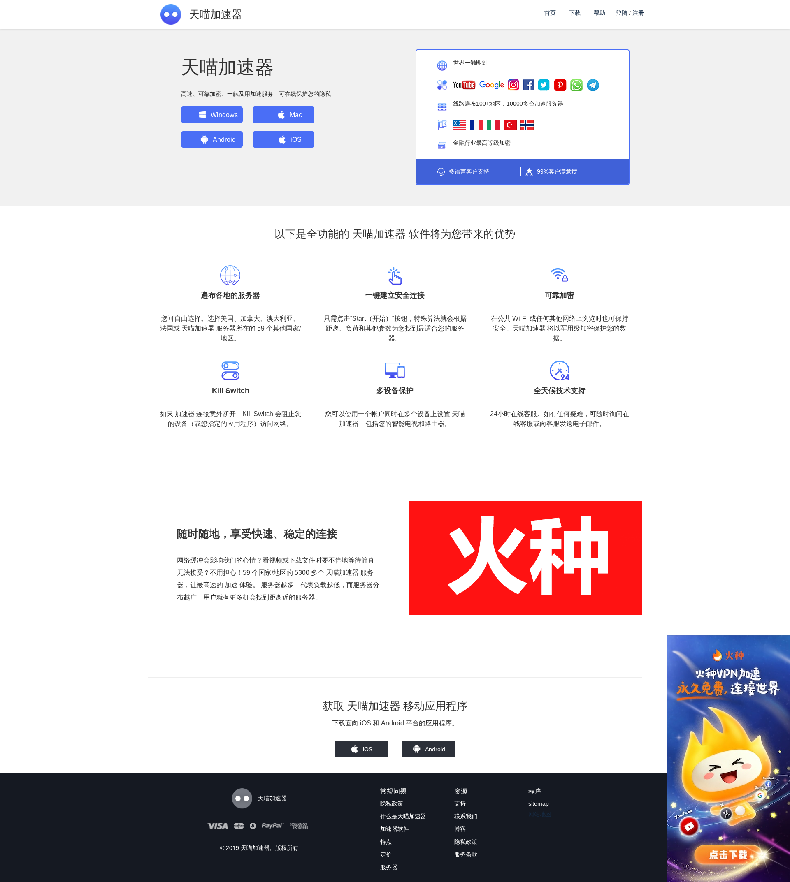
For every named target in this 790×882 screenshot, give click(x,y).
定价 (386, 854)
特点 (386, 841)
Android (224, 139)
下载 (575, 12)
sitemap (538, 803)
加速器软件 (394, 829)
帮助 (599, 12)
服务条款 (465, 854)
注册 (638, 12)
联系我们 (465, 816)
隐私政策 (391, 803)
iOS (296, 139)
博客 (460, 829)
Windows (224, 114)
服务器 (388, 867)
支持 (460, 803)
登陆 (621, 12)
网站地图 (539, 814)
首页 (550, 12)
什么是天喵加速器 (403, 816)
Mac (296, 114)
